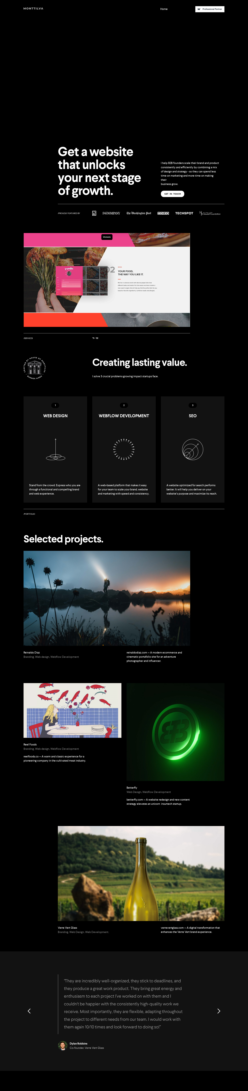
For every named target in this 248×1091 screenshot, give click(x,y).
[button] (29, 1011)
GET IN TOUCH (172, 194)
